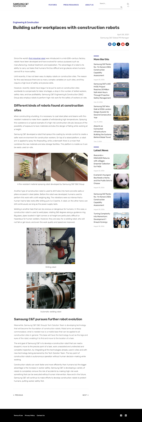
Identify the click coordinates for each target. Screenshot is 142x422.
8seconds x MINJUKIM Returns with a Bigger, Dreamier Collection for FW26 (102, 161)
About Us (89, 5)
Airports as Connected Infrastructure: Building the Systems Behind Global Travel (102, 131)
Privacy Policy (30, 415)
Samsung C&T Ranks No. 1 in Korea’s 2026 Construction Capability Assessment (102, 70)
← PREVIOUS (18, 395)
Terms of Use (18, 415)
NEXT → (86, 395)
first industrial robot (37, 58)
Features (53, 5)
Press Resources (71, 5)
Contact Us (41, 415)
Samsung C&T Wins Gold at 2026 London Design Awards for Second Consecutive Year (102, 112)
